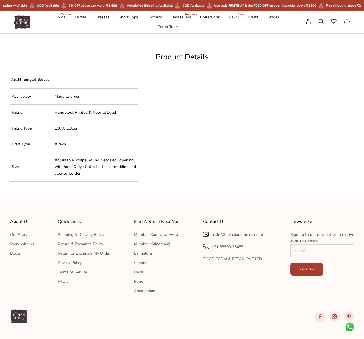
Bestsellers (181, 17)
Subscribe (307, 269)
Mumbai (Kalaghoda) (152, 244)
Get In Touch (168, 27)
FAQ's (63, 281)
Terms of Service (72, 272)
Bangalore (143, 253)
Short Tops (128, 17)
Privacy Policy (70, 262)
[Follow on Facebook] (320, 316)
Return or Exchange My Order (84, 253)
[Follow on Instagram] (334, 316)
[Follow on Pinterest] (349, 316)
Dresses (102, 17)
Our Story (19, 234)
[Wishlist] (334, 22)
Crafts (253, 17)
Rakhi (234, 17)
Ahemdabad (144, 291)
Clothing (154, 17)
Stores (273, 17)
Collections (210, 17)
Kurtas (80, 17)
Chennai (141, 262)
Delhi (138, 272)
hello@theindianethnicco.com (237, 234)
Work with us (22, 244)
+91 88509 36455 (227, 246)
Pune (138, 281)
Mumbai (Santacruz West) (157, 234)
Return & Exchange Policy (80, 244)
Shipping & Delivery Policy (81, 234)
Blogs (15, 253)
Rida (61, 17)
